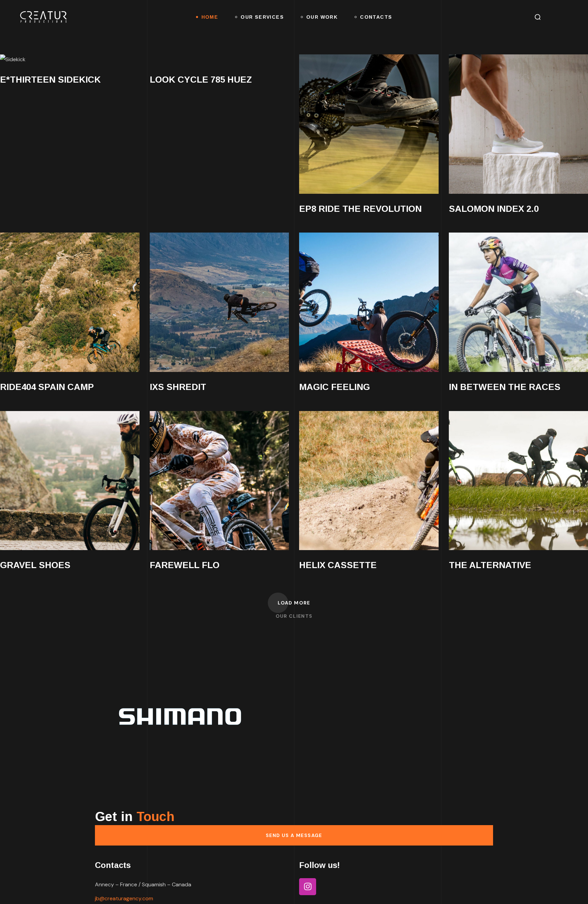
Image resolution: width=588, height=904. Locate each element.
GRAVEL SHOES (35, 565)
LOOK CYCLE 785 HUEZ (201, 79)
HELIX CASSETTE (338, 565)
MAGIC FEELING (334, 387)
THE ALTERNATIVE (490, 565)
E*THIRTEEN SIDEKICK (50, 79)
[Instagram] (307, 886)
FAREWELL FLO (184, 565)
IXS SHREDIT (178, 387)
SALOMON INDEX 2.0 (494, 209)
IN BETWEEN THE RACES (504, 387)
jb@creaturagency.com (124, 898)
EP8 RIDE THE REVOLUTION (360, 209)
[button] (537, 17)
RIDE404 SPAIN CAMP (47, 387)
